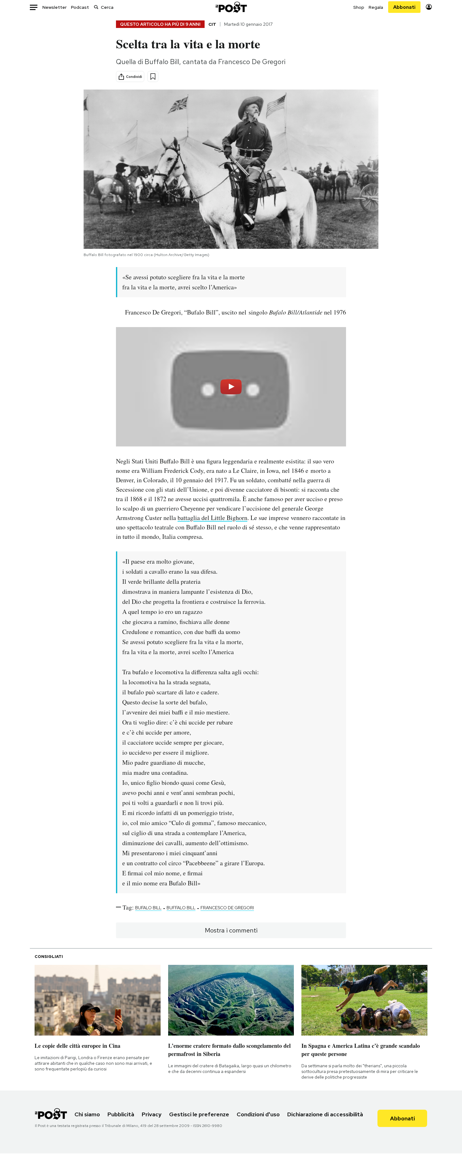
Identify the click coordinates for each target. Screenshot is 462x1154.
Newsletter (54, 7)
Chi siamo (87, 1114)
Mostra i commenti (231, 930)
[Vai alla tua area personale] (429, 7)
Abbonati (404, 7)
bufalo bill (148, 908)
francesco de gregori (227, 908)
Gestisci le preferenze (199, 1114)
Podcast (80, 7)
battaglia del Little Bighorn (212, 517)
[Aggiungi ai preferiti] (153, 76)
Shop (358, 7)
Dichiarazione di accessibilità (325, 1114)
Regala (376, 7)
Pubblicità (120, 1114)
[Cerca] (96, 7)
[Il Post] (231, 7)
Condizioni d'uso (258, 1114)
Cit (212, 24)
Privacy (152, 1114)
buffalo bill (181, 908)
